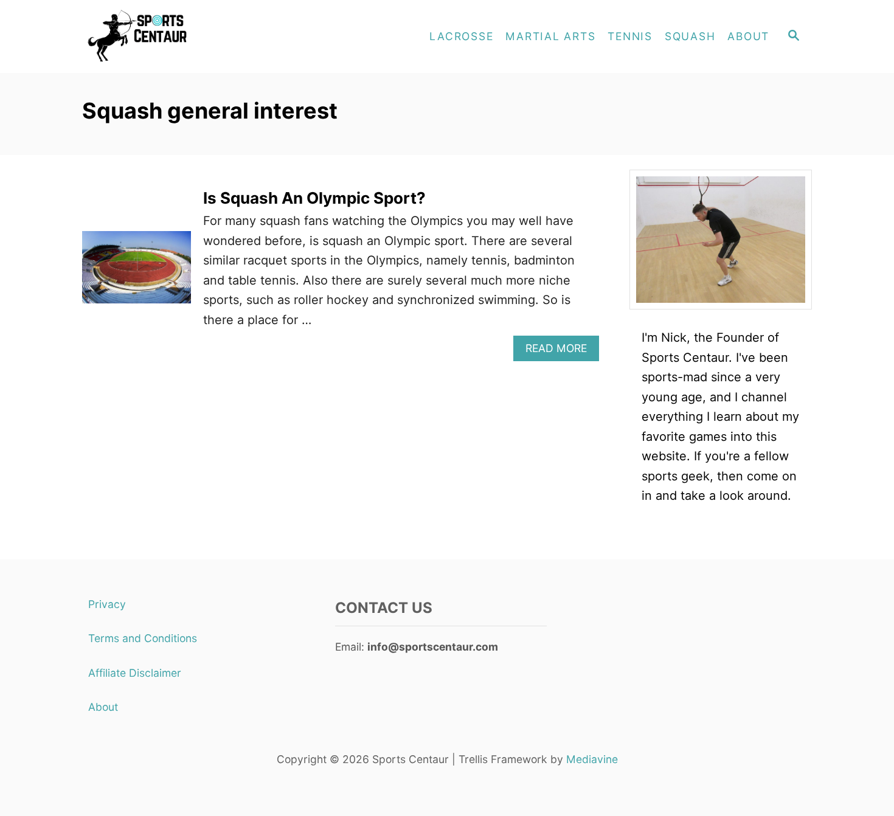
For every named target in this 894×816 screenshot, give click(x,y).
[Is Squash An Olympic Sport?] (136, 273)
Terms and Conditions (142, 638)
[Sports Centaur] (191, 36)
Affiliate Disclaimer (134, 672)
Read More (562, 351)
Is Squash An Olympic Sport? (314, 197)
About (103, 706)
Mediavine (592, 759)
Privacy (107, 604)
